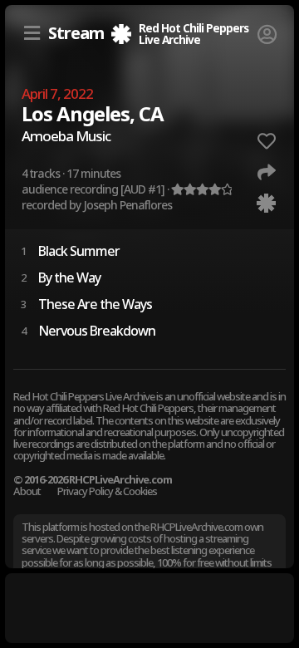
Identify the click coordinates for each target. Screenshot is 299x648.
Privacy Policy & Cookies (107, 491)
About (27, 491)
